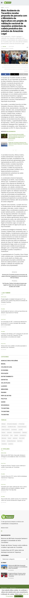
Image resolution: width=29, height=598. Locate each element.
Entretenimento (7, 376)
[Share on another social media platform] (23, 74)
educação (9, 432)
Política (3, 319)
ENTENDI (19, 596)
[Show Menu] (1, 2)
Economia (4, 370)
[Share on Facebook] (5, 74)
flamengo (25, 432)
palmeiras (15, 438)
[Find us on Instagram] (1, 531)
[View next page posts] (16, 150)
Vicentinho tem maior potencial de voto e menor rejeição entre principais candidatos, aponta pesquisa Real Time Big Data (14, 488)
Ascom (4, 46)
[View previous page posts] (13, 150)
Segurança (5, 405)
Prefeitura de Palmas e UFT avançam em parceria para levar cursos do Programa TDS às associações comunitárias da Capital (14, 335)
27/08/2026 (11, 140)
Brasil (3, 364)
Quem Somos (4, 587)
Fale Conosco (13, 587)
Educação (3, 296)
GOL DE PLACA (5, 383)
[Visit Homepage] (7, 2)
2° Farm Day (21, 423)
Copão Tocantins (6, 429)
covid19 (20, 429)
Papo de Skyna (6, 395)
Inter (11, 435)
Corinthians (14, 429)
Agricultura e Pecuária (9, 360)
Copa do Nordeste (22, 426)
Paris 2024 (21, 438)
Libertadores (23, 435)
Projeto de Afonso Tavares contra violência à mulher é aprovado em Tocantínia (17, 575)
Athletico (4, 426)
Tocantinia (5, 408)
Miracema (4, 389)
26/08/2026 (11, 145)
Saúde (3, 402)
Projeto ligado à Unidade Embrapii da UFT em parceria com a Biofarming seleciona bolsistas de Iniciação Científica (14, 300)
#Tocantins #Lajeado (12, 423)
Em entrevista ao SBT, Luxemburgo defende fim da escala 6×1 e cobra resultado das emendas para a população (14, 323)
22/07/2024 (11, 46)
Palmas (3, 308)
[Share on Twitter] (14, 74)
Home (2, 7)
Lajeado (4, 386)
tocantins (10, 443)
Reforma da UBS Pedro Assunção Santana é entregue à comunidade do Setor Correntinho (14, 540)
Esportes (4, 379)
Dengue (3, 432)
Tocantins (7, 7)
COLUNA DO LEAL (6, 367)
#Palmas (3, 423)
